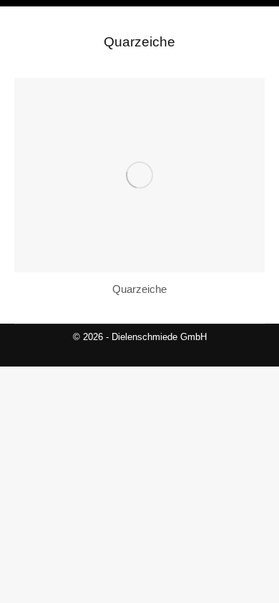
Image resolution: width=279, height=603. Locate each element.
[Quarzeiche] (139, 175)
